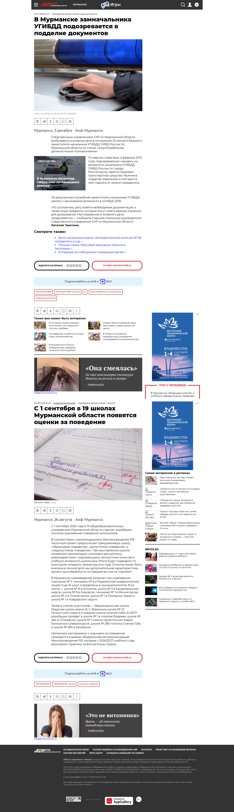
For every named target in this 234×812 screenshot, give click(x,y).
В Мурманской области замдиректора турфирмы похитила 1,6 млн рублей (62, 347)
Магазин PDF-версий (74, 753)
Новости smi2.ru (45, 392)
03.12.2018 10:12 (41, 14)
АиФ (53, 502)
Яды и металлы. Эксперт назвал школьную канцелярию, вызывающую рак (177, 480)
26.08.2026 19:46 (42, 403)
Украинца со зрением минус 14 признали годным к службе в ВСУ (177, 600)
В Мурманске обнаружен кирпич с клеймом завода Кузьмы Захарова (172, 395)
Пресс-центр (95, 753)
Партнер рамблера (93, 799)
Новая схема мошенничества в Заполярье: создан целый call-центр (119, 326)
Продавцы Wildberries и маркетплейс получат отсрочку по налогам (179, 566)
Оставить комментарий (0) (117, 265)
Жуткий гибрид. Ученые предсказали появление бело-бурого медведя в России (180, 525)
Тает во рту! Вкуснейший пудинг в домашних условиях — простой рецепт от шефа (178, 537)
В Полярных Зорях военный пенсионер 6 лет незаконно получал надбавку (64, 326)
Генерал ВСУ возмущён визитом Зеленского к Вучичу (176, 577)
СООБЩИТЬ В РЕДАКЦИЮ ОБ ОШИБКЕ (125, 753)
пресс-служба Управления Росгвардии (55, 113)
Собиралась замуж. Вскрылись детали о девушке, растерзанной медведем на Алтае (177, 503)
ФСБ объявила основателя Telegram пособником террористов (178, 588)
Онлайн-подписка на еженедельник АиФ (115, 750)
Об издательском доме (76, 750)
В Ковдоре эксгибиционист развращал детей (91, 252)
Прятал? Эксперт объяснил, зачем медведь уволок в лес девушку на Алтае (178, 514)
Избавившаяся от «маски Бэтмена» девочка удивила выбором (177, 555)
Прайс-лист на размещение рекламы (176, 750)
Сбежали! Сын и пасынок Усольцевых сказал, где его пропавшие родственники (180, 492)
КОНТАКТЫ (146, 750)
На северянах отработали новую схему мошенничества (66, 335)
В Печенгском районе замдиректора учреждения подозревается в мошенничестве (120, 337)
